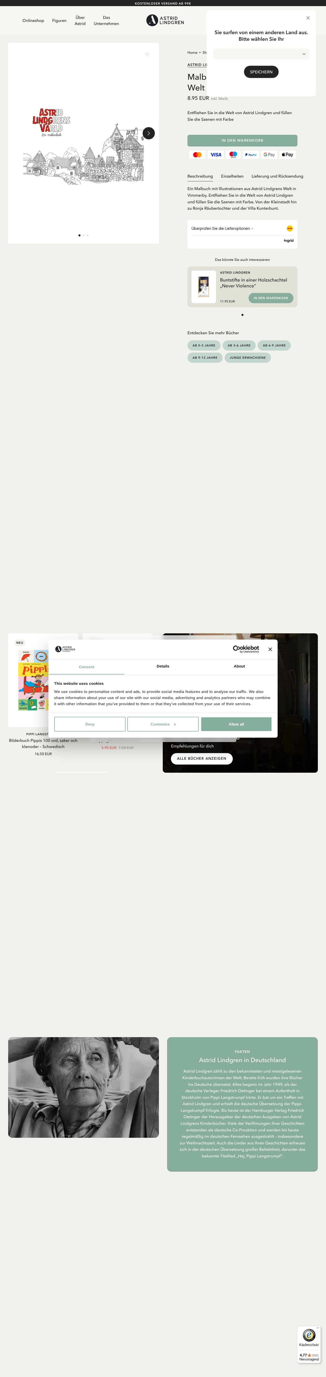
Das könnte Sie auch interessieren (242, 259)
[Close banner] (270, 649)
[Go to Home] (165, 20)
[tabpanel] (242, 196)
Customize (160, 724)
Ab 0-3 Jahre (204, 345)
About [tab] (239, 666)
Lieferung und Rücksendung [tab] (277, 176)
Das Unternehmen (106, 20)
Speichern (261, 71)
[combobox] (261, 54)
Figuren (59, 20)
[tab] (79, 235)
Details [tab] (163, 666)
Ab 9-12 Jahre (205, 357)
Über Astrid (80, 20)
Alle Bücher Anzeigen (201, 758)
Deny (89, 724)
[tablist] (242, 176)
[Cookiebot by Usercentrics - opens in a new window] (236, 649)
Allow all (236, 724)
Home (192, 52)
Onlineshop (33, 20)
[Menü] (318, 1329)
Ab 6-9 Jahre (274, 345)
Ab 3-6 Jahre (239, 345)
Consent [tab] (86, 667)
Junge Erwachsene (248, 357)
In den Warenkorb (243, 140)
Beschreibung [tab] (200, 176)
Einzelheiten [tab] (232, 176)
